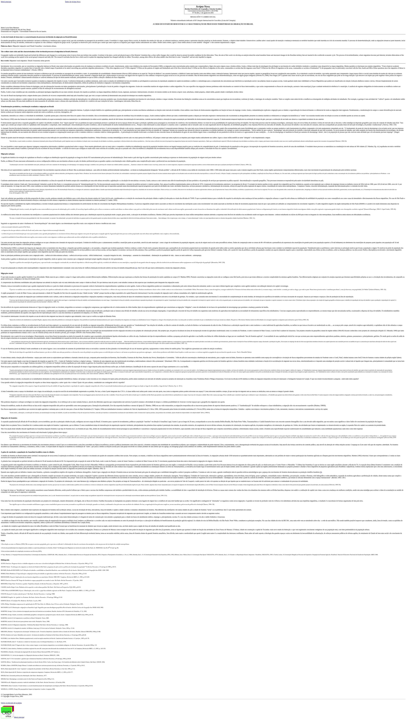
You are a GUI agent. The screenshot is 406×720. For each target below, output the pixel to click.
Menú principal (6, 2)
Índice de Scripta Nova (72, 2)
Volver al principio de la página (11, 703)
